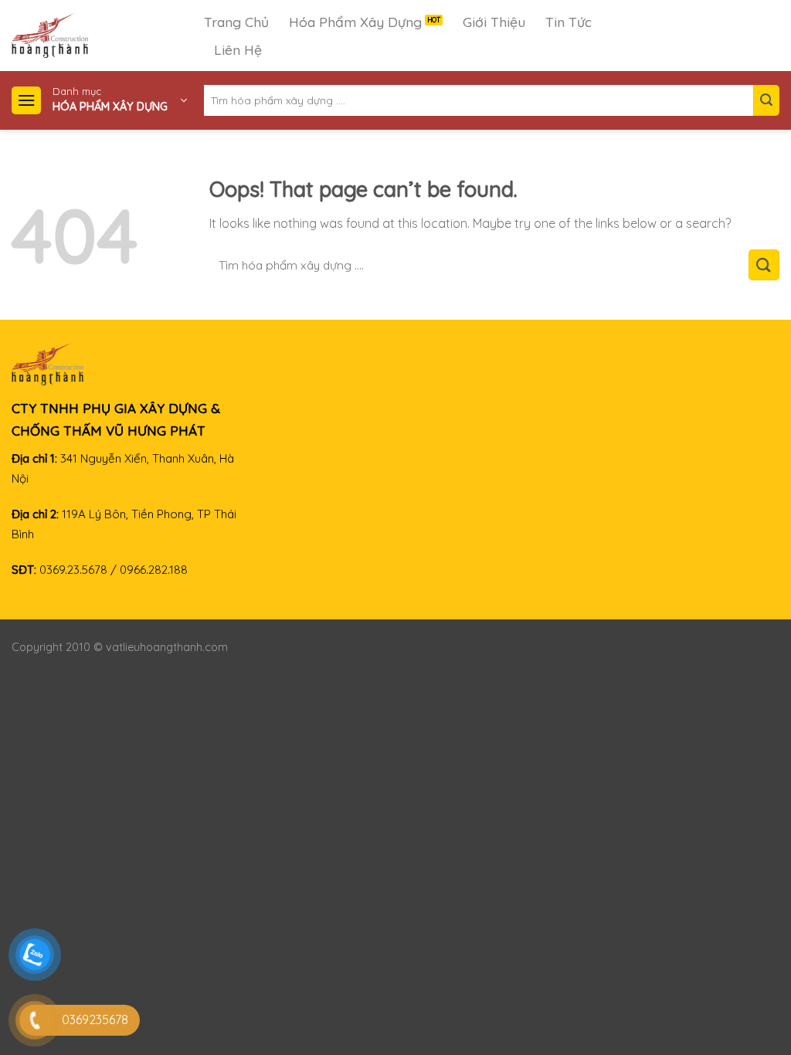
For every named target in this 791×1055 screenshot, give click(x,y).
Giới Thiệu (494, 21)
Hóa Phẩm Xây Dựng (355, 21)
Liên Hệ (238, 49)
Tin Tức (568, 21)
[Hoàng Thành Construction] (108, 35)
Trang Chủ (236, 21)
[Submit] (766, 100)
